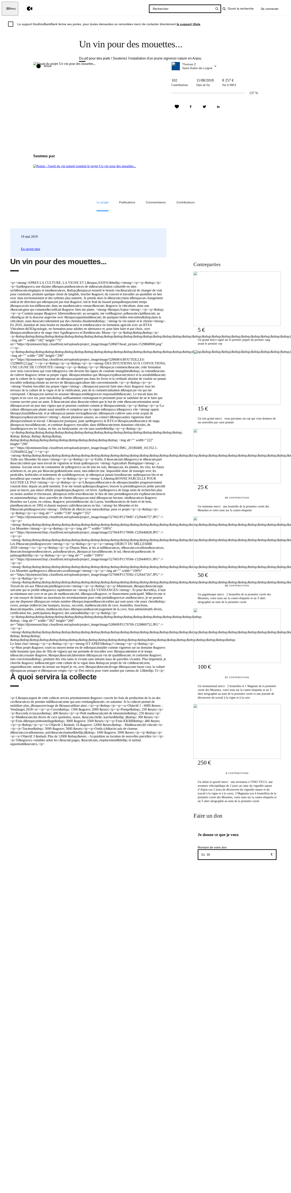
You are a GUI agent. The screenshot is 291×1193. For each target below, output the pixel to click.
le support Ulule (188, 24)
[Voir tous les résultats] (216, 8)
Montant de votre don (212, 847)
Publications (127, 202)
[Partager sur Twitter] (204, 106)
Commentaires (156, 202)
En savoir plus (30, 249)
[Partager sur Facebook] (190, 106)
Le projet (102, 202)
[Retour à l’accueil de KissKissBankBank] (26, 9)
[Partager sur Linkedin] (218, 106)
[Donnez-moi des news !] (176, 106)
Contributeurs (185, 202)
